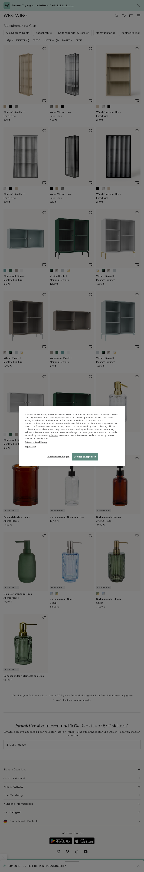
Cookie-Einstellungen (58, 456)
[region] (72, 436)
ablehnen (53, 435)
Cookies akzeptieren (85, 456)
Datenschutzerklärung (36, 442)
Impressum (30, 446)
